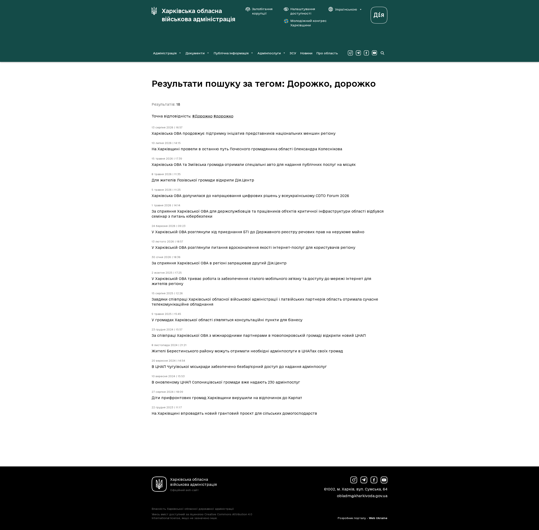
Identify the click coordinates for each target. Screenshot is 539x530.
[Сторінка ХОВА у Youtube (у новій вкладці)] (374, 53)
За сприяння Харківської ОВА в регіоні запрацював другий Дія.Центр (219, 263)
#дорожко (223, 116)
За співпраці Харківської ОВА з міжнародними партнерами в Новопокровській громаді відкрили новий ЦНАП (259, 335)
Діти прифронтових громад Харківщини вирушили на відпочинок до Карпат (227, 398)
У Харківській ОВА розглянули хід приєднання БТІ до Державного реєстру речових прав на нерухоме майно (258, 232)
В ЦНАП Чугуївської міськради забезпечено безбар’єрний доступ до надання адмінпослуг (239, 367)
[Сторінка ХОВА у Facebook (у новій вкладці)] (366, 53)
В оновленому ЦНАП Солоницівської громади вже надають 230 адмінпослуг (226, 382)
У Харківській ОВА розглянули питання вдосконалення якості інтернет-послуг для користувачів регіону (253, 247)
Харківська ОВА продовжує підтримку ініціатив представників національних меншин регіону (243, 133)
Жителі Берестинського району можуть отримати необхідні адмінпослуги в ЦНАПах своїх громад (247, 351)
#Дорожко (202, 116)
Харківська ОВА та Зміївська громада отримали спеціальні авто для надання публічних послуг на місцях (254, 164)
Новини (306, 53)
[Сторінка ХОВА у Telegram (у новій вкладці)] (358, 53)
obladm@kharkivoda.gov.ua (362, 496)
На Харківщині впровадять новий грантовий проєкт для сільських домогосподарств (234, 413)
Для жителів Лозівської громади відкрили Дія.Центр (203, 180)
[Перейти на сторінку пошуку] (382, 53)
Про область (327, 53)
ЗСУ (293, 53)
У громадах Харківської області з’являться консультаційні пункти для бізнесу (227, 320)
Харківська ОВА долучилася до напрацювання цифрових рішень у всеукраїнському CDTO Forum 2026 (250, 196)
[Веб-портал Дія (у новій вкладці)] (379, 14)
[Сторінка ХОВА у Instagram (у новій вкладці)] (350, 53)
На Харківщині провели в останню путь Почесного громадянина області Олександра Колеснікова (247, 149)
